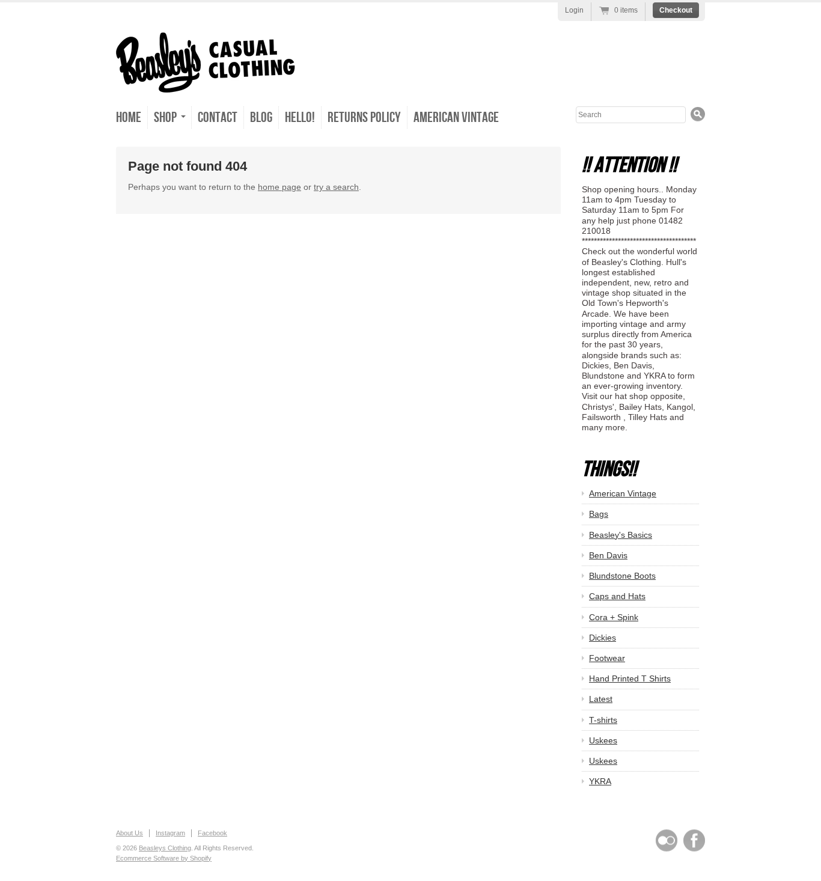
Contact (217, 117)
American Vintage (456, 117)
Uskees (603, 740)
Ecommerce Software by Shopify (164, 858)
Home (128, 117)
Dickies (602, 637)
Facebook (212, 833)
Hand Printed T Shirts (630, 678)
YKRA (600, 781)
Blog (261, 117)
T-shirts (603, 720)
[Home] (205, 79)
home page (279, 187)
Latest (600, 699)
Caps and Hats (617, 596)
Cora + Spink (613, 617)
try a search (336, 187)
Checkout (675, 10)
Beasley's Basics (620, 535)
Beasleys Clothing (165, 848)
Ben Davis (608, 555)
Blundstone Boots (622, 576)
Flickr (666, 840)
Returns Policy (364, 117)
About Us (129, 833)
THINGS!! (609, 470)
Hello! (300, 117)
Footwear (607, 658)
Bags (598, 514)
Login (574, 10)
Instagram (170, 833)
